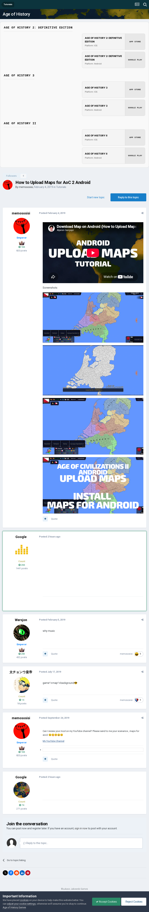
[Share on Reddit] (16, 872)
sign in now (81, 828)
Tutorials (61, 187)
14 (22, 700)
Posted (52, 213)
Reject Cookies (133, 901)
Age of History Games (14, 907)
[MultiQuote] (45, 518)
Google (21, 537)
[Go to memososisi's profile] (8, 185)
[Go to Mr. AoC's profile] (21, 549)
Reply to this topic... (37, 843)
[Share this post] (142, 213)
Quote (54, 518)
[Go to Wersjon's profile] (21, 633)
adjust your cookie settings (21, 903)
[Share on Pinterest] (27, 872)
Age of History (16, 14)
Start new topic (95, 197)
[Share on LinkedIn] (22, 872)
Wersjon (21, 620)
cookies (24, 900)
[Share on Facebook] (10, 872)
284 (23, 565)
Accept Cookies (107, 901)
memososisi (26, 187)
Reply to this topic (128, 197)
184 (23, 247)
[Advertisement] (85, 571)
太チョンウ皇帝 (20, 672)
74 (22, 805)
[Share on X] (5, 872)
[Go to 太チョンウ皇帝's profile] (21, 685)
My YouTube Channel (53, 741)
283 (23, 653)
